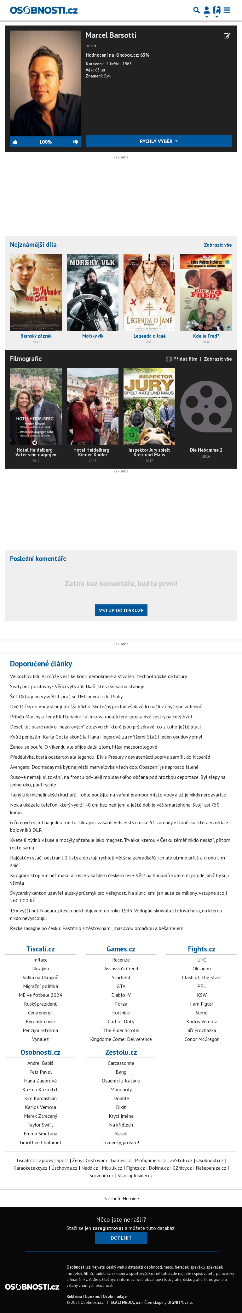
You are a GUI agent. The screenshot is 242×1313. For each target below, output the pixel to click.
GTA (121, 986)
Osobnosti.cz (40, 1052)
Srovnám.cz (101, 1175)
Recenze (121, 959)
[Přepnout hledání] (197, 10)
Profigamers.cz (150, 1160)
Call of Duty (121, 1021)
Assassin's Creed (121, 968)
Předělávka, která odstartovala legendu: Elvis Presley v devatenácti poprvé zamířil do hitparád (110, 757)
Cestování (96, 1160)
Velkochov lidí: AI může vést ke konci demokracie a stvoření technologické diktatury (98, 676)
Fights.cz (202, 948)
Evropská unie (40, 1021)
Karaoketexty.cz (30, 1168)
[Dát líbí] (24, 141)
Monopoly (121, 1089)
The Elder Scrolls (121, 1030)
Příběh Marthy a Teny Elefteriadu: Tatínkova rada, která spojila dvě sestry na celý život (101, 716)
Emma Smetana (40, 1133)
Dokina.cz (159, 1168)
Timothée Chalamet (40, 1142)
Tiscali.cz (40, 948)
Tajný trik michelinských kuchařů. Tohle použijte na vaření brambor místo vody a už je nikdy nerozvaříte (118, 794)
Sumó (202, 1012)
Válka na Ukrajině (40, 977)
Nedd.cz (89, 1168)
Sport (62, 1160)
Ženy (77, 1160)
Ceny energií (40, 1012)
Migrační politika (40, 986)
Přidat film (185, 359)
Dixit (121, 1107)
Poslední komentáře (38, 558)
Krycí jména (121, 1116)
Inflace (40, 959)
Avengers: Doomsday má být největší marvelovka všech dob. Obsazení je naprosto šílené (104, 767)
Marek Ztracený (40, 1116)
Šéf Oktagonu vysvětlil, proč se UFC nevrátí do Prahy (66, 696)
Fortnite (121, 1012)
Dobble (121, 1098)
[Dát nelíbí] (66, 141)
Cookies (92, 1296)
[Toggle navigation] (227, 10)
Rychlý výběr (157, 141)
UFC (201, 959)
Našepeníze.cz (211, 1168)
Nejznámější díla (33, 244)
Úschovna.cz (64, 1168)
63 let (100, 70)
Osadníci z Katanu (121, 1080)
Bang (121, 1072)
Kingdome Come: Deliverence (121, 1039)
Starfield (121, 977)
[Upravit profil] (227, 36)
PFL (201, 986)
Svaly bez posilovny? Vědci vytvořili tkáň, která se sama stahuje (77, 686)
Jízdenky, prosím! (121, 1142)
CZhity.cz (182, 1168)
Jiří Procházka (201, 1030)
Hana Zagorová (40, 1080)
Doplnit (121, 1238)
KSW (202, 995)
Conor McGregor (202, 1039)
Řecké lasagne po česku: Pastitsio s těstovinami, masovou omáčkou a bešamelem (96, 928)
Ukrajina (40, 968)
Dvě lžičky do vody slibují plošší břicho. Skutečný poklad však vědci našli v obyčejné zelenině (106, 706)
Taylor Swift (40, 1125)
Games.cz (121, 948)
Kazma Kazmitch (40, 1089)
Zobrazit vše (218, 245)
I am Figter (201, 1004)
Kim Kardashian (40, 1098)
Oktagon (202, 968)
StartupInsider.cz (135, 1175)
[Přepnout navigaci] (207, 10)
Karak (121, 1133)
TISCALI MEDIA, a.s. (124, 1302)
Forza (121, 1004)
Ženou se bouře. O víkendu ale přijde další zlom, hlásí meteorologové (83, 747)
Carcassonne (121, 1063)
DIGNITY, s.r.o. (180, 1302)
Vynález (40, 1039)
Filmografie (26, 358)
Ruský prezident (40, 1004)
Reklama (74, 1296)
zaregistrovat (108, 1228)
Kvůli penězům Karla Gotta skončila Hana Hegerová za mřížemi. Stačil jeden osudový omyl (106, 737)
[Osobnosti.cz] (44, 10)
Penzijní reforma (40, 1030)
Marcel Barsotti (111, 35)
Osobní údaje (115, 1296)
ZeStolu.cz (181, 1160)
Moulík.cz (112, 1168)
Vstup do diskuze (121, 610)
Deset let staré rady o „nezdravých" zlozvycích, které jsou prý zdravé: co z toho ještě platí (105, 726)
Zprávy (46, 1160)
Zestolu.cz (121, 1052)
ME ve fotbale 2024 (40, 995)
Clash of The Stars (202, 977)
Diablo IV (121, 995)
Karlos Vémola (201, 1021)
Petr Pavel (40, 1072)
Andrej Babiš (40, 1063)
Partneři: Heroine (121, 1198)
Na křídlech (121, 1125)
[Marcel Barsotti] (45, 83)
